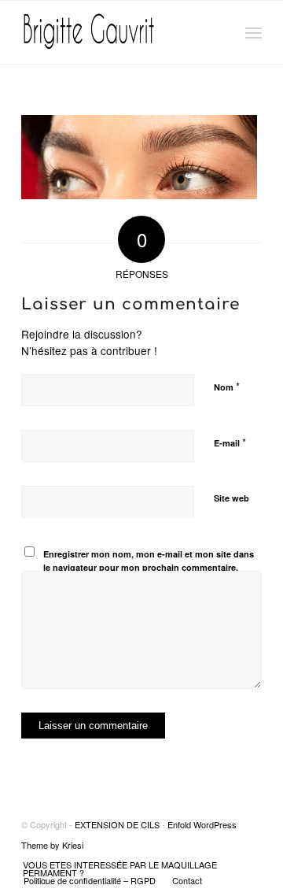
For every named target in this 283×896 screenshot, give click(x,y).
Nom (227, 386)
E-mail (230, 442)
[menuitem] (132, 868)
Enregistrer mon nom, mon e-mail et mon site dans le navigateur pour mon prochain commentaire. (148, 560)
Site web (231, 498)
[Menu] (253, 32)
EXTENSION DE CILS (117, 824)
